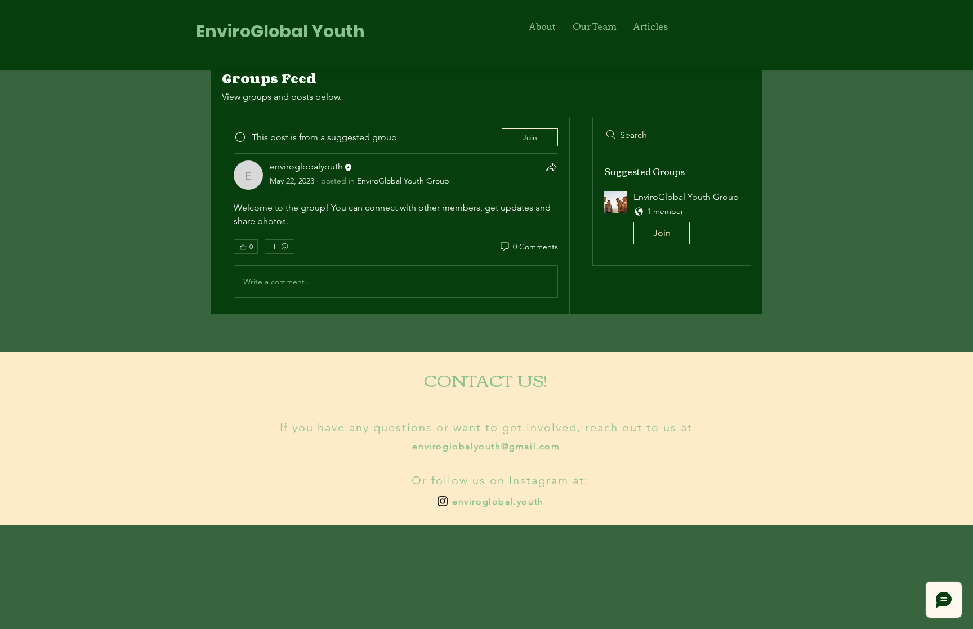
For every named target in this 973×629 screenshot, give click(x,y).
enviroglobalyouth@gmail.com (486, 446)
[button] (672, 219)
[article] (396, 215)
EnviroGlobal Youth (280, 31)
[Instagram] (442, 501)
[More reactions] (279, 246)
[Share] (551, 167)
